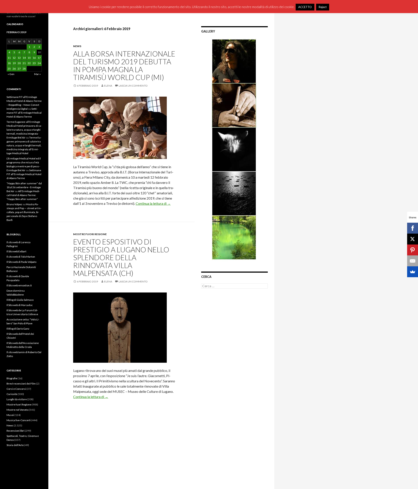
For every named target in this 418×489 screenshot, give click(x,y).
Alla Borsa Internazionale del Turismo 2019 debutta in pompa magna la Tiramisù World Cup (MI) (124, 65)
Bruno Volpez (14, 204)
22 (29, 63)
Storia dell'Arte (15, 445)
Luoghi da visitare (17, 399)
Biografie (12, 378)
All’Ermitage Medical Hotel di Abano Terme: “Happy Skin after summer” (23, 195)
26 (14, 68)
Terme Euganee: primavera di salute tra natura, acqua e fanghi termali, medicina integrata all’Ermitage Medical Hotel (24, 145)
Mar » (37, 74)
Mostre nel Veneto (17, 409)
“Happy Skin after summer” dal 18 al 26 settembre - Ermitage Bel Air (24, 187)
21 (24, 63)
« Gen (11, 74)
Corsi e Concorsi (16, 388)
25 (9, 68)
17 (39, 57)
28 (24, 68)
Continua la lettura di (153, 203)
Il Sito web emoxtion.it (19, 285)
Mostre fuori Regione (90, 234)
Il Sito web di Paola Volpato (21, 261)
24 (39, 63)
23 (34, 63)
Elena (108, 85)
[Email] (412, 260)
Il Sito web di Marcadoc (20, 305)
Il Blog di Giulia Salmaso (20, 299)
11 (9, 57)
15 (29, 57)
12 (14, 57)
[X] (412, 239)
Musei (10, 415)
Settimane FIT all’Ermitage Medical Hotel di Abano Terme (24, 112)
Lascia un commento (133, 85)
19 (14, 63)
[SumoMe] (412, 271)
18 (9, 63)
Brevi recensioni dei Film (21, 383)
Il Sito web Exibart (16, 251)
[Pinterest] (412, 249)
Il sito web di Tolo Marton (21, 256)
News (77, 46)
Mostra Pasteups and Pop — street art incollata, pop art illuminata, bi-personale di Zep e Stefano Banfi (24, 212)
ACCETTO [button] (305, 7)
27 (19, 68)
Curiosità (12, 394)
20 (19, 63)
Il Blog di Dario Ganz (18, 328)
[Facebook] (412, 228)
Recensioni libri (15, 430)
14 (24, 57)
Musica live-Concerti (19, 420)
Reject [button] (323, 7)
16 (34, 57)
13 (19, 57)
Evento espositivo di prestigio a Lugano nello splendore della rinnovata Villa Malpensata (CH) (121, 257)
